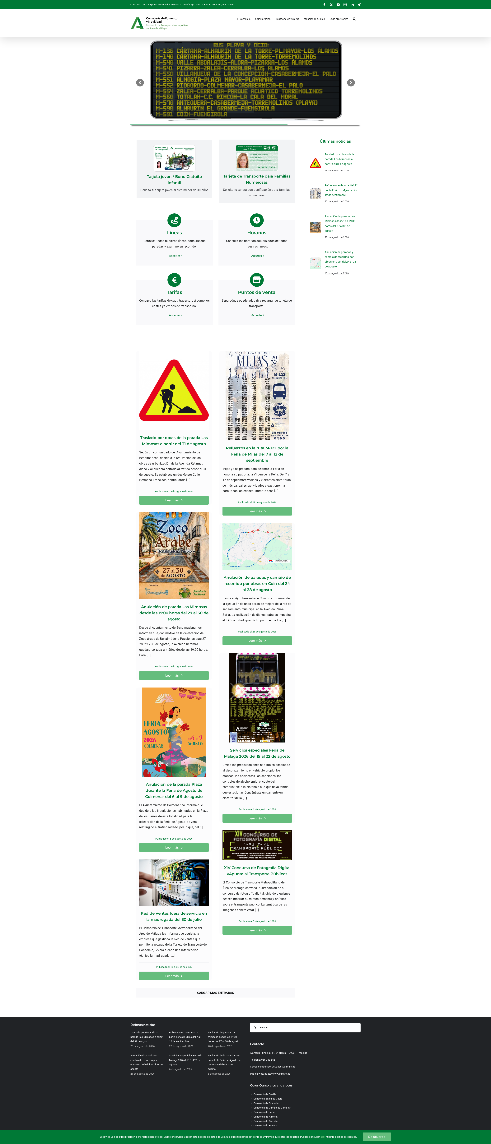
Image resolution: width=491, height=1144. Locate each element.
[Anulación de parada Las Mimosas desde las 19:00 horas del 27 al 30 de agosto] (174, 555)
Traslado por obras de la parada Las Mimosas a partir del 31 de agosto (339, 159)
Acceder (174, 256)
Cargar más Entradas (215, 993)
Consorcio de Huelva (265, 1125)
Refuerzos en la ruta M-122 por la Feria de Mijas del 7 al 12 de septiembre (257, 454)
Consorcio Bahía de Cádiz (268, 1098)
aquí (322, 1136)
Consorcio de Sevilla (265, 1094)
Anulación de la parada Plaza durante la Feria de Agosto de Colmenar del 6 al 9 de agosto (174, 790)
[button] (354, 18)
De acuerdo (377, 1137)
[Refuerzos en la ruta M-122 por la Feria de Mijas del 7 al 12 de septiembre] (257, 395)
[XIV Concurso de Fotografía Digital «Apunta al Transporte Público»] (257, 845)
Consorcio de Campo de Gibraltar (272, 1107)
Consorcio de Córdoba (266, 1121)
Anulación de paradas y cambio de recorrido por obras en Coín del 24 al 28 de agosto (257, 583)
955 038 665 (268, 1059)
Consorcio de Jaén (264, 1112)
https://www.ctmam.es (277, 1073)
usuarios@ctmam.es (223, 4)
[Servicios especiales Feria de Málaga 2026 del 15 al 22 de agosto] (257, 698)
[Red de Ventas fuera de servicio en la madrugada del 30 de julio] (174, 882)
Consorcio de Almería (266, 1116)
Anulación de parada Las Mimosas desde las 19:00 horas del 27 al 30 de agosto (173, 612)
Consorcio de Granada (266, 1103)
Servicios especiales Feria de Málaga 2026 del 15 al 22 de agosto (185, 1060)
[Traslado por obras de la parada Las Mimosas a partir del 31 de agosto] (174, 390)
